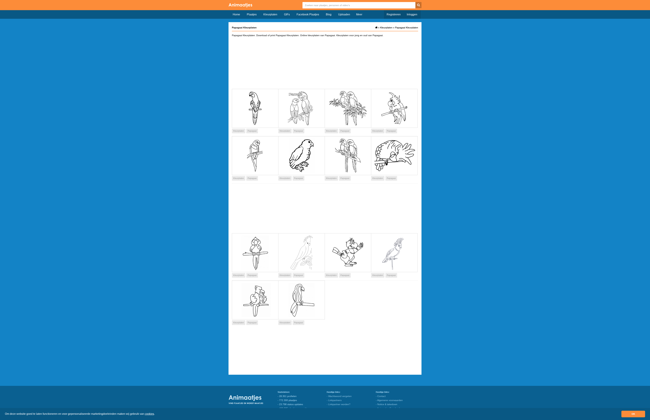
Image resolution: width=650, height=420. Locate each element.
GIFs (287, 14)
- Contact (381, 396)
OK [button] (633, 414)
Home (236, 14)
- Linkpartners (334, 400)
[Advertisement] (325, 62)
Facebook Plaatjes (308, 14)
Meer (359, 14)
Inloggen (412, 14)
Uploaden (344, 14)
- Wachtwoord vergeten (339, 396)
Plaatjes (252, 14)
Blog (328, 14)
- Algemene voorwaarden (389, 400)
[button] (155, 414)
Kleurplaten (270, 14)
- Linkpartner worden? (338, 404)
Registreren (394, 14)
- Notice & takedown (386, 404)
